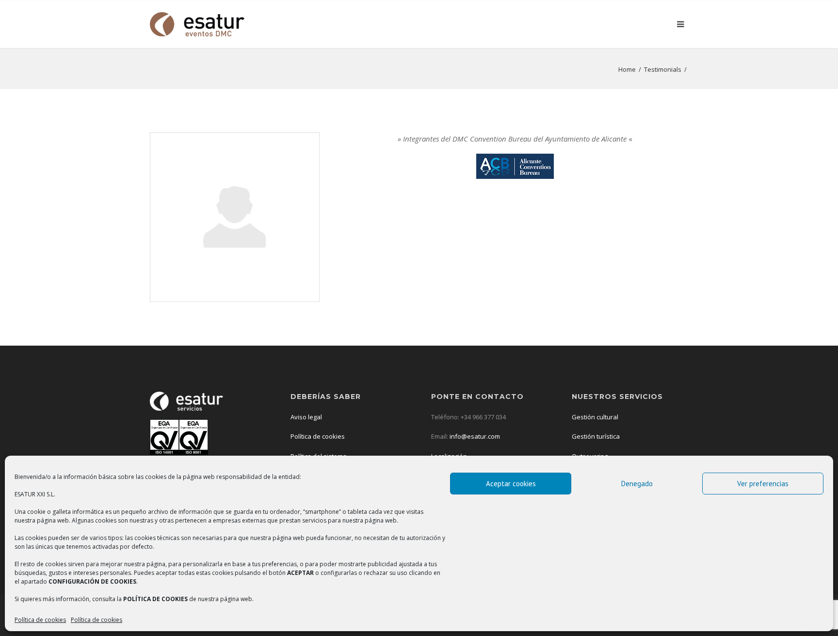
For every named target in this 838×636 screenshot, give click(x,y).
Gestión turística (596, 436)
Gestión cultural (595, 417)
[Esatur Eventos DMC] (197, 24)
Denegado (637, 483)
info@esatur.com (474, 436)
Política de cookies (40, 620)
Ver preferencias (763, 483)
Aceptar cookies (511, 483)
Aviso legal (306, 417)
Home (627, 69)
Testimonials (662, 69)
